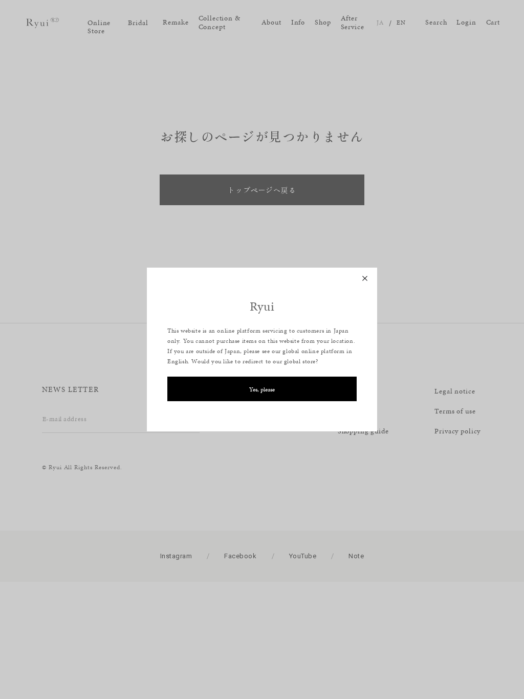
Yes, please (262, 389)
